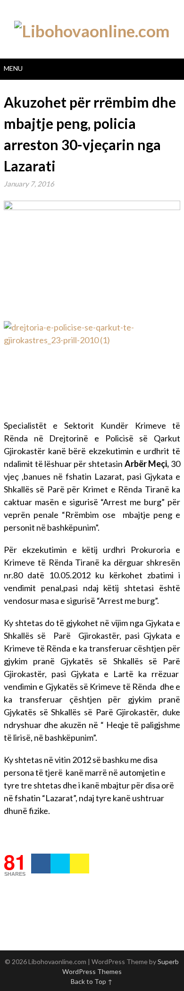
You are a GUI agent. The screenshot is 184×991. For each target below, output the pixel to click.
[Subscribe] (79, 863)
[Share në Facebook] (40, 863)
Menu (13, 68)
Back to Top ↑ (92, 981)
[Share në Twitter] (60, 863)
